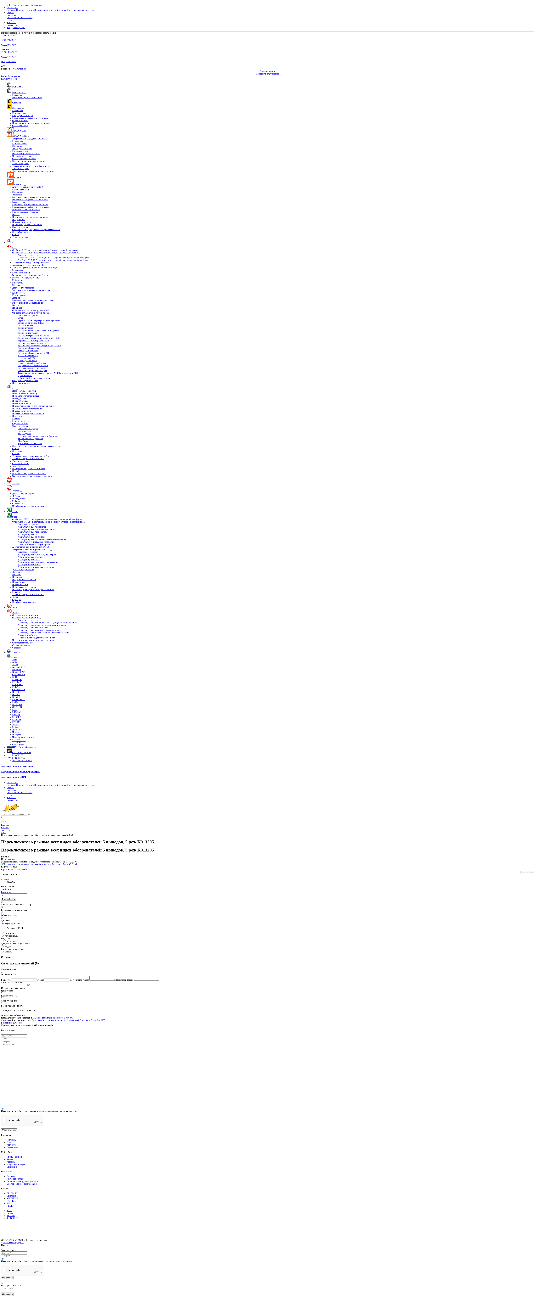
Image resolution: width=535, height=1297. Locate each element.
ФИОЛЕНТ (12, 1218)
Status (9, 1210)
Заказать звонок (267, 71)
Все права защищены (13, 1242)
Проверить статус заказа (267, 74)
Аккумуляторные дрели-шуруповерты (20, 771)
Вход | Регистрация (16, 27)
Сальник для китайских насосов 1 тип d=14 (53, 1018)
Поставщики (13, 17)
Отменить (20, 1015)
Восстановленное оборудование (22, 1184)
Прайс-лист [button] (12, 7)
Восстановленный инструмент (81, 10)
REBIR (10, 1206)
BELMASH (12, 1193)
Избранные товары (16, 1164)
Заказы (10, 1159)
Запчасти (11, 1215)
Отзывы (8, 952)
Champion (11, 1196)
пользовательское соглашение (63, 1111)
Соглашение (12, 25)
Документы (10, 941)
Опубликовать (8, 1015)
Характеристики (12, 923)
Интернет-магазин (25, 10)
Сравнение (12, 1167)
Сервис (10, 12)
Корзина (11, 1162)
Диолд (10, 1213)
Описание (9, 933)
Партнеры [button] (11, 15)
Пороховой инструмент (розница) (50, 10)
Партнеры (11, 1140)
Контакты (11, 22)
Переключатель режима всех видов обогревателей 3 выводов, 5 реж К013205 (68, 1020)
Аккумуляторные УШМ (13, 777)
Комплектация (11, 936)
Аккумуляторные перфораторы (17, 766)
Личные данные (14, 1157)
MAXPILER (12, 1198)
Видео (8, 946)
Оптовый (11, 10)
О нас (9, 20)
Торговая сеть (25, 17)
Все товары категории (11, 1023)
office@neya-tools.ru (16, 69)
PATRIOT (11, 1201)
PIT (8, 1203)
